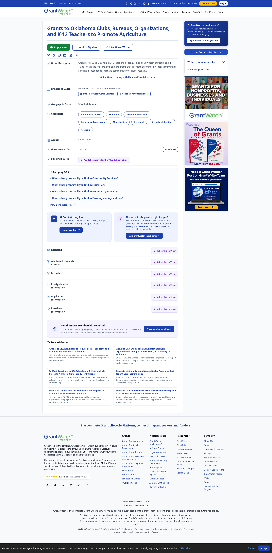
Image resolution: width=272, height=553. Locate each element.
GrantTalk (197, 11)
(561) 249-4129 (50, 3)
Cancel (251, 548)
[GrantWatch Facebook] (126, 3)
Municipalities (120, 122)
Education (114, 114)
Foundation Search (158, 456)
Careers (207, 482)
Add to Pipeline (88, 47)
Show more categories (61, 204)
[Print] (78, 55)
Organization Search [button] (125, 11)
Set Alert (172, 149)
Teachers (85, 130)
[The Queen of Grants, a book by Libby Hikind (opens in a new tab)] (206, 143)
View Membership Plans (159, 329)
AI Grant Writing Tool (150, 11)
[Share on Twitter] (48, 55)
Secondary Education (162, 122)
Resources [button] (183, 436)
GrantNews (209, 11)
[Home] (83, 12)
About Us (208, 441)
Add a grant (192, 3)
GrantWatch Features (214, 449)
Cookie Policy (184, 548)
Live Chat (62, 3)
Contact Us (209, 445)
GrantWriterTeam (185, 449)
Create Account (207, 3)
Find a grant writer (177, 3)
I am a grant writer (159, 3)
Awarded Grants (130, 482)
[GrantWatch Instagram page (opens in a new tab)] (79, 485)
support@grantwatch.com (136, 501)
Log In (223, 3)
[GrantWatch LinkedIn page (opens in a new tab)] (63, 485)
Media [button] (175, 11)
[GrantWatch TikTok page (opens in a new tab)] (87, 485)
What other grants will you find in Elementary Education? (86, 191)
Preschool (139, 122)
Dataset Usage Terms (214, 469)
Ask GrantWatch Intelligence (143, 235)
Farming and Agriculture (93, 122)
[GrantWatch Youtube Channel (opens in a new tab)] (71, 485)
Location (186, 11)
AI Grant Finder (105, 11)
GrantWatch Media (213, 474)
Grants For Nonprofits (132, 441)
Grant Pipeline (156, 467)
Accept (264, 548)
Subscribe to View (166, 250)
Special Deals (183, 472)
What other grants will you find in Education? (78, 185)
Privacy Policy (210, 461)
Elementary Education (137, 114)
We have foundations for (201, 62)
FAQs (206, 478)
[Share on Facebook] (54, 55)
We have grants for (198, 69)
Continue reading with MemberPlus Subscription (129, 77)
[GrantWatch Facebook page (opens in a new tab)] (47, 485)
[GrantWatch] (58, 12)
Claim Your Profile (157, 487)
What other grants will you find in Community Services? (85, 178)
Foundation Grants (131, 478)
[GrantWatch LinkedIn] (135, 3)
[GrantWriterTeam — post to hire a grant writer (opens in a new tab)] (206, 189)
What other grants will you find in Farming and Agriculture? (87, 198)
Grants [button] (90, 11)
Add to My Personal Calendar (135, 94)
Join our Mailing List (186, 468)
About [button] (221, 11)
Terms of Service (212, 457)
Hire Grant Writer (119, 47)
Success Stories (184, 457)
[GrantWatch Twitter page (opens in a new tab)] (55, 485)
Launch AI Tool (70, 230)
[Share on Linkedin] (64, 55)
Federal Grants (129, 474)
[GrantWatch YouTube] (140, 3)
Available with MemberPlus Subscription (105, 159)
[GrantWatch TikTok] (149, 3)
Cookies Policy (210, 465)
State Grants (128, 470)
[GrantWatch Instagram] (144, 3)
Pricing (165, 11)
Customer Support (76, 3)
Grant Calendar (156, 478)
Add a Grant (182, 453)
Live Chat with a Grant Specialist (208, 52)
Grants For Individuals (132, 452)
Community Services (91, 114)
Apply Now (60, 47)
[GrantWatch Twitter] (131, 3)
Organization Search (159, 452)
